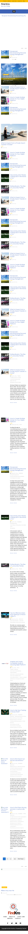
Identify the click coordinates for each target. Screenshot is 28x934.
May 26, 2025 (14, 375)
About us (9, 1)
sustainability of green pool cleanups (17, 622)
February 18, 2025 (14, 424)
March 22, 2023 (14, 813)
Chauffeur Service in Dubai (15, 377)
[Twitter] (11, 923)
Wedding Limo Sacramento (15, 776)
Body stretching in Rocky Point (16, 717)
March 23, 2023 (14, 714)
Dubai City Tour (13, 380)
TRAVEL (19, 375)
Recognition (12, 528)
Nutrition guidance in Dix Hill (16, 727)
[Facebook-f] (7, 923)
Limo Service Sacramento (15, 772)
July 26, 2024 (14, 521)
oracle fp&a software (14, 677)
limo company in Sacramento (16, 769)
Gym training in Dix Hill (14, 724)
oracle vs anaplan (23, 677)
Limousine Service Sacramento (16, 774)
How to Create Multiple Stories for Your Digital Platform (17, 98)
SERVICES (21, 619)
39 (14, 858)
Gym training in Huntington (15, 725)
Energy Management (14, 474)
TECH (20, 424)
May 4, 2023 (13, 667)
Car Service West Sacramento (16, 768)
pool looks (21, 620)
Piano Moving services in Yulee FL (17, 827)
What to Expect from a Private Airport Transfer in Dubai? (18, 88)
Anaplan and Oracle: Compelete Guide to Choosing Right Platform (18, 663)
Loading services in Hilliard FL (16, 818)
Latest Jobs (14, 1)
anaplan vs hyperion (14, 669)
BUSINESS (6, 74)
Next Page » (21, 858)
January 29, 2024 (14, 619)
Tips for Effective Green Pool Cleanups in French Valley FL (17, 614)
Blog (24, 1)
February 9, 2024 (14, 568)
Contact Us (20, 1)
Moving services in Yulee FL (15, 823)
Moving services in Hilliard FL (16, 819)
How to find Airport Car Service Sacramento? (17, 759)
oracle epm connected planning (16, 674)
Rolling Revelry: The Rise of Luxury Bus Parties (17, 186)
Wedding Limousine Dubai (15, 382)
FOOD (24, 813)
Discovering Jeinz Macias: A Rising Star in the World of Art (18, 176)
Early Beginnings (13, 523)
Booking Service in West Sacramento (17, 766)
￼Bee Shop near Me (7, 890)
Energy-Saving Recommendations (17, 476)
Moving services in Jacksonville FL (17, 821)
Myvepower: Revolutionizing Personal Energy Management (14, 15)
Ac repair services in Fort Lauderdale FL (18, 816)
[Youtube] (16, 923)
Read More (13, 402)
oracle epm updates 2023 (15, 675)
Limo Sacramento (13, 771)
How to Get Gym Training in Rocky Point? (18, 711)
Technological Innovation (15, 477)
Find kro (5, 1)
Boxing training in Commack (15, 719)
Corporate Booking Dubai (15, 379)
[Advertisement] (14, 32)
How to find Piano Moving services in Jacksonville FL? (18, 809)
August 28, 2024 (14, 473)
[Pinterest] (20, 923)
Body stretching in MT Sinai (20, 716)
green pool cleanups (14, 620)
